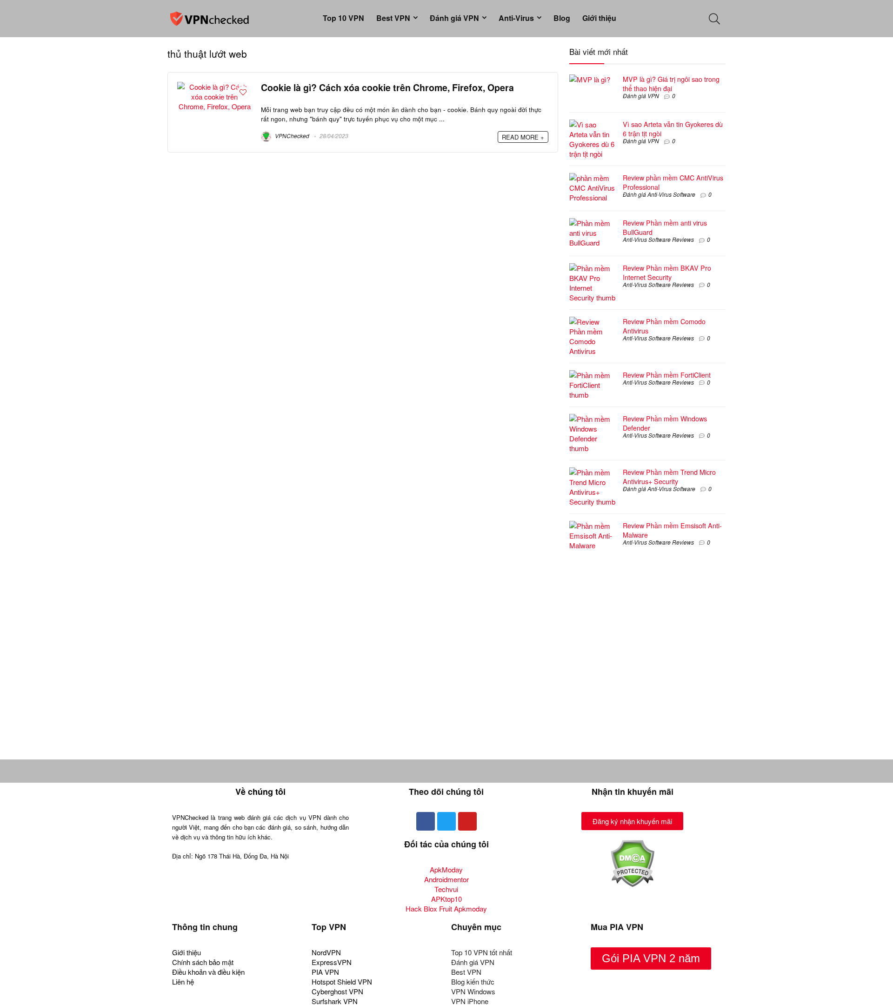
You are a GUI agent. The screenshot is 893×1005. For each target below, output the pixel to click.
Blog (561, 18)
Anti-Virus (516, 18)
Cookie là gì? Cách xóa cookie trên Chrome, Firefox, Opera (387, 87)
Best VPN (393, 18)
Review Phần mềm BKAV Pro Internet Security (667, 272)
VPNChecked (291, 136)
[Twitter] (446, 821)
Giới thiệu (599, 18)
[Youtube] (467, 821)
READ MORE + (523, 137)
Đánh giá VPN (454, 18)
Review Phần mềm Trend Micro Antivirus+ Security (669, 476)
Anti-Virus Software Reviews (658, 239)
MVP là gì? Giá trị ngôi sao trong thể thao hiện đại (671, 83)
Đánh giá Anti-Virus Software (659, 194)
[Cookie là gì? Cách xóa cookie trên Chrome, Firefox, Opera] (214, 87)
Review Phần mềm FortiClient (667, 374)
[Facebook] (425, 821)
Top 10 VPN (343, 18)
